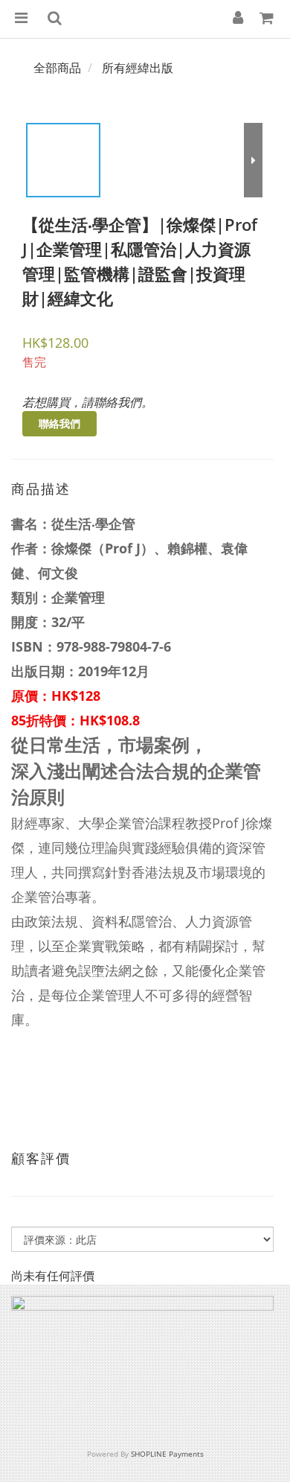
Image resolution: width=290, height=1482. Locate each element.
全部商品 (57, 68)
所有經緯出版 (137, 68)
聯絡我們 (59, 423)
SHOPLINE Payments (167, 1453)
